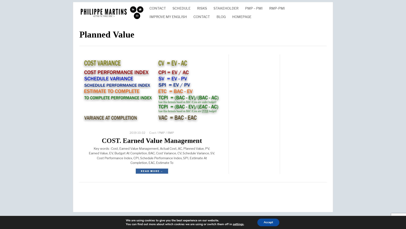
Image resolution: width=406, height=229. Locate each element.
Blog (221, 17)
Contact (158, 8)
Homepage (241, 17)
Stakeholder (226, 8)
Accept (268, 222)
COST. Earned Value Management (152, 140)
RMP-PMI (277, 8)
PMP (162, 132)
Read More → (152, 171)
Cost (152, 132)
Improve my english (168, 17)
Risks (202, 8)
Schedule (182, 8)
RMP (171, 132)
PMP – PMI (254, 8)
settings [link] (238, 224)
